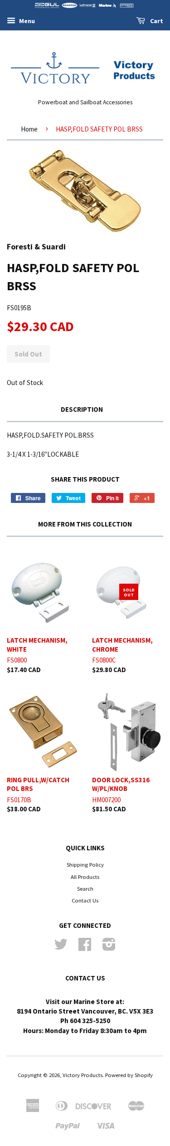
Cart (156, 21)
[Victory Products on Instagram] (109, 947)
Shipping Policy (85, 864)
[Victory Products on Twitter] (61, 947)
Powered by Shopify (129, 1074)
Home (29, 129)
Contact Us (85, 900)
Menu (26, 21)
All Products (85, 876)
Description (82, 409)
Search (85, 888)
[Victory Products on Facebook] (85, 947)
